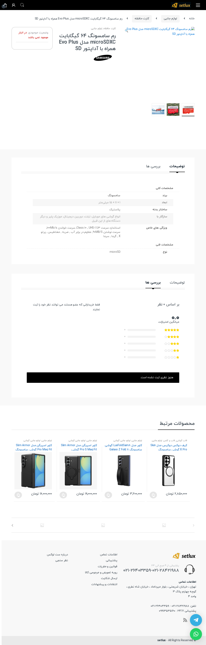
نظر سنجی (61, 560)
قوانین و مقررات (107, 566)
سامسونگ (114, 195)
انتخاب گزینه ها (18, 495)
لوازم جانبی (170, 19)
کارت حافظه (142, 19)
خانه (192, 19)
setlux (161, 640)
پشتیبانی (111, 560)
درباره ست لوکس (57, 555)
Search (22, 5)
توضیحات (177, 167)
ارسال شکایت (109, 578)
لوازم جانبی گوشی (32, 440)
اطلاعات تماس (108, 555)
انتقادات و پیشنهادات (104, 584)
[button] (126, 31)
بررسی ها (153, 167)
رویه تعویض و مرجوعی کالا (101, 572)
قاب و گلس (169, 440)
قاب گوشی (181, 440)
